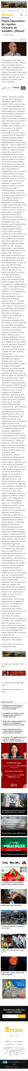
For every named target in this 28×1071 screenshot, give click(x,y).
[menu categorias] (26, 15)
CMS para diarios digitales (14, 1067)
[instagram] (26, 11)
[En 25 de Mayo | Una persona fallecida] (14, 844)
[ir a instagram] (16, 1035)
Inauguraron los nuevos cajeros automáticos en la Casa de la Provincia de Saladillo (12, 707)
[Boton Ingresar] (21, 15)
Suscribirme (22, 1016)
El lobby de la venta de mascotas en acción (12, 951)
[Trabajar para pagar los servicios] (14, 896)
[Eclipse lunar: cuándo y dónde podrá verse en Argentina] (14, 964)
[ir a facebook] (11, 1035)
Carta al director (18, 1041)
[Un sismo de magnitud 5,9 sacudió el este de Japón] (14, 917)
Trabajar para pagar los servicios (11, 905)
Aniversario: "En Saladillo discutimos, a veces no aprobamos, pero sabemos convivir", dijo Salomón (15, 739)
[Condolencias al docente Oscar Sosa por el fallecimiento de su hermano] (14, 800)
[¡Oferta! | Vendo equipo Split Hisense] (14, 823)
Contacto (19, 1044)
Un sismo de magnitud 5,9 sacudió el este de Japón (12, 927)
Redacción (8, 1041)
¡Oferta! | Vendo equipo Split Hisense (13, 833)
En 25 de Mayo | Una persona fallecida (14, 854)
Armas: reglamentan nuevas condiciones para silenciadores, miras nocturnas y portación (13, 731)
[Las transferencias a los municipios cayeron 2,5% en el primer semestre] (14, 873)
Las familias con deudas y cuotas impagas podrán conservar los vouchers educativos (13, 715)
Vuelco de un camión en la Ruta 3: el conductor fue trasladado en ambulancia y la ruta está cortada (14, 723)
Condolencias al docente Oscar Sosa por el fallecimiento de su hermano (14, 811)
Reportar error (10, 1044)
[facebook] (23, 11)
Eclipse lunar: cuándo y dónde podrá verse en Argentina (12, 973)
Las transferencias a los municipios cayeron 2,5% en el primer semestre (12, 883)
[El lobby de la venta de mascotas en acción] (14, 941)
